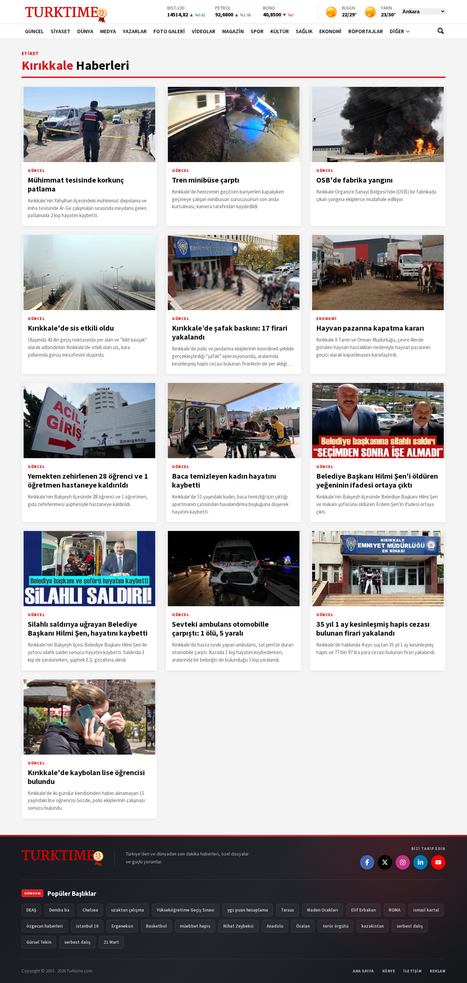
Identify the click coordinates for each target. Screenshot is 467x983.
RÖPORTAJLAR (365, 31)
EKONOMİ (330, 31)
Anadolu (275, 926)
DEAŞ (31, 910)
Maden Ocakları (322, 910)
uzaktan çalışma (127, 910)
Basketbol (156, 926)
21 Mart (111, 942)
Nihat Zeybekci (238, 926)
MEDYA (108, 31)
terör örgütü (335, 926)
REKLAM (437, 970)
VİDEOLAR (203, 31)
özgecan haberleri (44, 926)
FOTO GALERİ (169, 31)
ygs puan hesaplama (247, 910)
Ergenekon (122, 926)
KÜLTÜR (279, 31)
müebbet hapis (195, 926)
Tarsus (287, 910)
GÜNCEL (34, 31)
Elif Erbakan (363, 910)
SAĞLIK (304, 31)
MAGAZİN (233, 31)
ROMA (394, 910)
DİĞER (397, 31)
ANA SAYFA (363, 970)
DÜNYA (85, 31)
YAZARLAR (135, 31)
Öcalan (303, 926)
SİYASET (60, 31)
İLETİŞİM (412, 970)
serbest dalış (410, 926)
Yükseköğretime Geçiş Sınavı (185, 910)
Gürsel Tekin (38, 942)
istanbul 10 (87, 926)
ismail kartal (426, 910)
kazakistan (372, 926)
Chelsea (90, 910)
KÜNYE (389, 970)
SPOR (257, 31)
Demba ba (59, 910)
